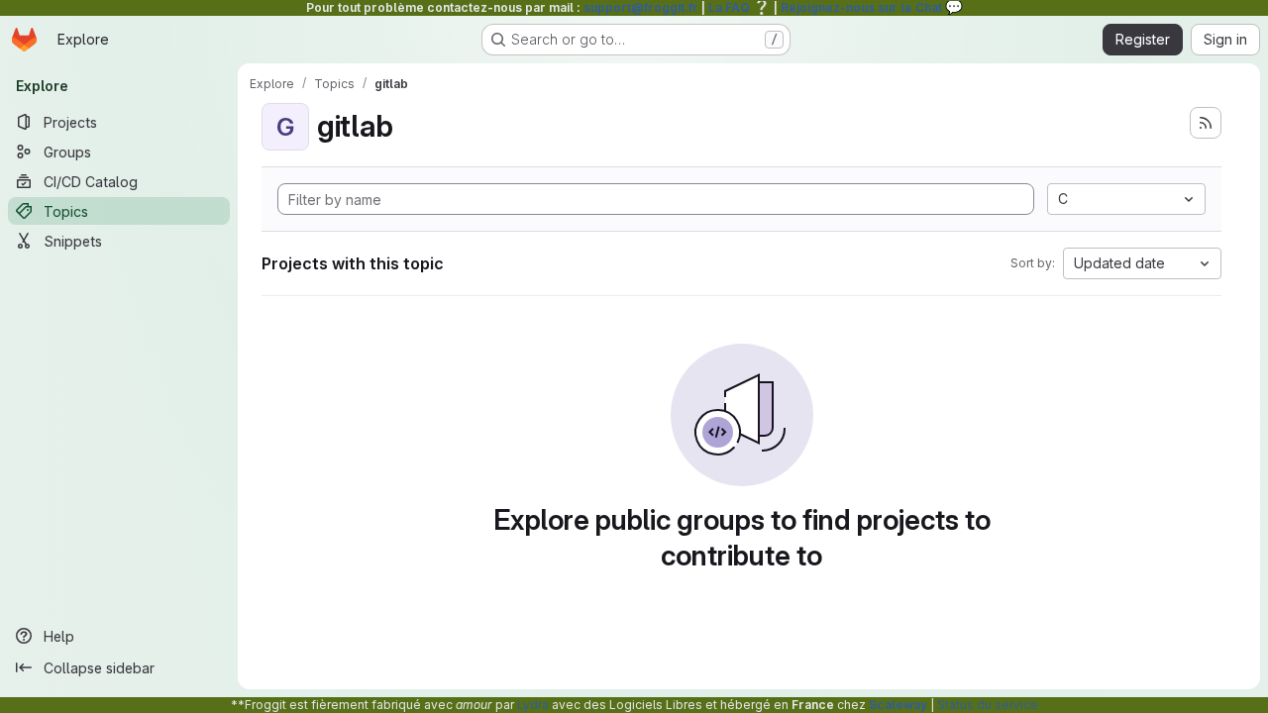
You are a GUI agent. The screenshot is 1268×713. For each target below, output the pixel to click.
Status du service (987, 704)
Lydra (533, 704)
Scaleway (898, 704)
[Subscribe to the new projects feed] (1205, 123)
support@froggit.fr (640, 7)
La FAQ (739, 7)
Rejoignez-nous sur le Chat (872, 7)
